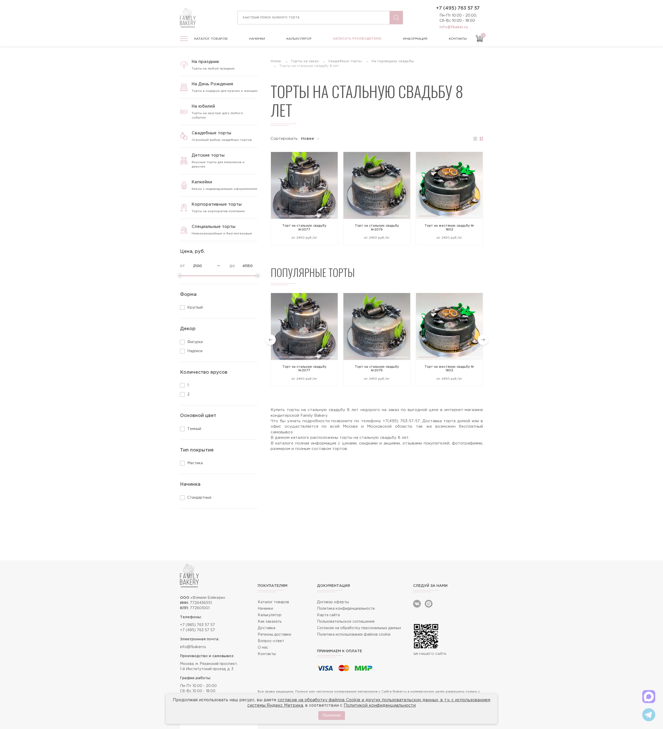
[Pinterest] (429, 604)
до (232, 266)
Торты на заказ (305, 61)
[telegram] (648, 714)
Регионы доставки (274, 634)
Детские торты (208, 155)
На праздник (205, 62)
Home (276, 61)
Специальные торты (213, 227)
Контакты (458, 38)
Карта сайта (328, 615)
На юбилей (203, 106)
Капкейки (202, 182)
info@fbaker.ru (453, 27)
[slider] (180, 275)
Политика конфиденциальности (346, 608)
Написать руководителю (357, 38)
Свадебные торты (211, 133)
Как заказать (270, 621)
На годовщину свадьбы (392, 61)
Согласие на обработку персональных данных (359, 628)
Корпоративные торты (217, 204)
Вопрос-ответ (271, 641)
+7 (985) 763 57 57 (197, 625)
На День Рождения (212, 84)
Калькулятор (299, 38)
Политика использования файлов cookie (354, 634)
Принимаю (331, 715)
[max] (648, 696)
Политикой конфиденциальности (380, 705)
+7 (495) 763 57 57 (458, 8)
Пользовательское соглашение (346, 621)
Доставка (266, 628)
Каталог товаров (211, 38)
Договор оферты (333, 602)
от (182, 266)
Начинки (257, 38)
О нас (263, 647)
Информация (415, 38)
